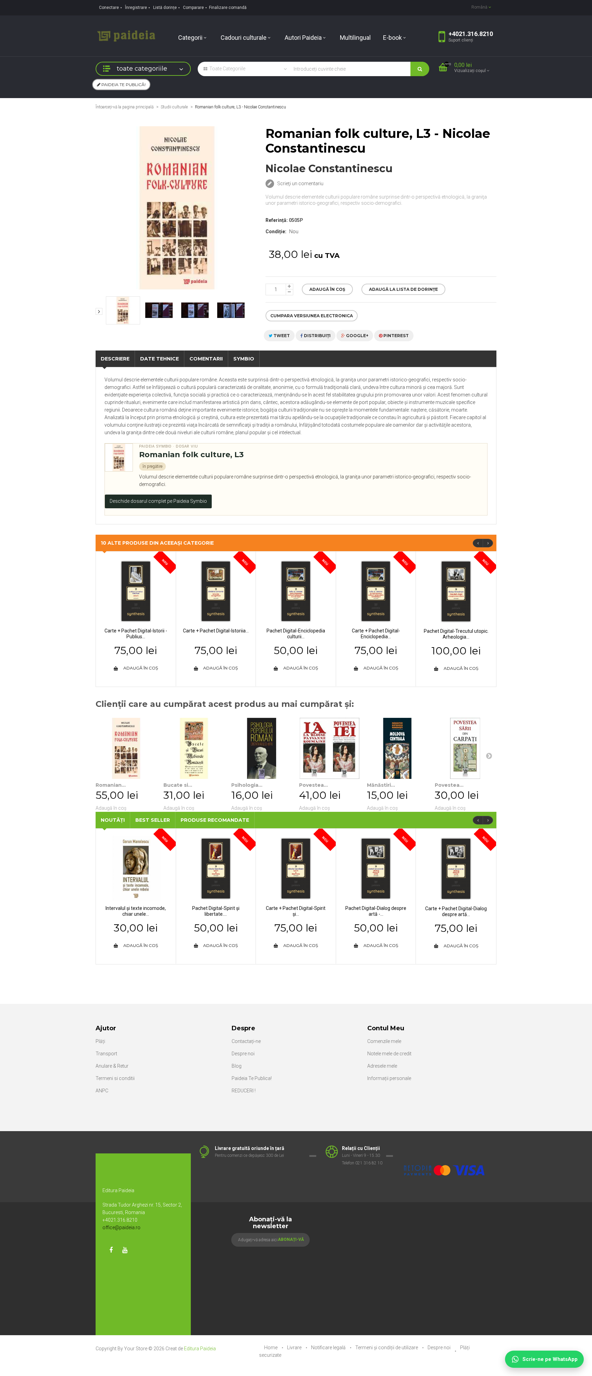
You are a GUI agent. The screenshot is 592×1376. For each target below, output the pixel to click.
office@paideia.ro (121, 1227)
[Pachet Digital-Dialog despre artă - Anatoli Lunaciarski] (376, 868)
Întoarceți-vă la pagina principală (124, 107)
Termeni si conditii (115, 1078)
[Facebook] (111, 1250)
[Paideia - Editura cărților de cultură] (126, 35)
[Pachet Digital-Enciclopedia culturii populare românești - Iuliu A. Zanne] (296, 591)
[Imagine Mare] (445, 1148)
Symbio (243, 359)
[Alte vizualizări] (99, 311)
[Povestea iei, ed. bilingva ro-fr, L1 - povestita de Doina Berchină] (329, 748)
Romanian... (111, 785)
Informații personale (389, 1078)
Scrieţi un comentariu (299, 183)
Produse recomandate (215, 820)
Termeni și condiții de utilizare (387, 1347)
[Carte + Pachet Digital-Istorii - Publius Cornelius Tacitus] (136, 591)
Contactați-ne (246, 1041)
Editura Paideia (200, 1348)
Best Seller (152, 820)
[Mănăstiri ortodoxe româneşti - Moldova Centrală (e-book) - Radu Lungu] (397, 748)
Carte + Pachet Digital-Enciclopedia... (376, 633)
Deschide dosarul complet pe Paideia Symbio (158, 501)
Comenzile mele (384, 1041)
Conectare (109, 7)
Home (271, 1347)
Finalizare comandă (228, 7)
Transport (106, 1053)
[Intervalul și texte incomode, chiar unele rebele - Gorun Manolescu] (136, 868)
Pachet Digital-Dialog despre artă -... (375, 911)
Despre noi (243, 1053)
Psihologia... (246, 785)
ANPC (102, 1090)
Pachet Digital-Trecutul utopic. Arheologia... (456, 634)
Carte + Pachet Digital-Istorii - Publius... (135, 633)
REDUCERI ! (244, 1090)
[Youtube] (125, 1250)
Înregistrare (136, 7)
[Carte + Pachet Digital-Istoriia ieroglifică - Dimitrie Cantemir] (216, 591)
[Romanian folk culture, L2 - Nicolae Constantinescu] (126, 748)
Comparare (193, 7)
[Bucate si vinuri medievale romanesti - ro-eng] (193, 748)
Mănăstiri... (381, 785)
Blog (237, 1066)
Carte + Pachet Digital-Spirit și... (295, 911)
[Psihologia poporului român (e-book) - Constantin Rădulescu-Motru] (261, 748)
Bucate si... (177, 785)
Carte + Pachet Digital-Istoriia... (216, 630)
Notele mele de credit (389, 1053)
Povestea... (313, 785)
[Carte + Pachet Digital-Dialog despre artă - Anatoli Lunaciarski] (456, 868)
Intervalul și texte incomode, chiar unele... (136, 911)
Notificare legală (329, 1347)
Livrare (295, 1347)
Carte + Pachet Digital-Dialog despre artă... (456, 911)
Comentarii (206, 359)
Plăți (100, 1041)
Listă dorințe (165, 7)
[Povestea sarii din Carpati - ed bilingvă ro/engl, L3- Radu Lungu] (465, 748)
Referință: (277, 220)
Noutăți (113, 820)
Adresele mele (382, 1066)
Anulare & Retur (112, 1066)
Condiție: (276, 231)
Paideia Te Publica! (252, 1078)
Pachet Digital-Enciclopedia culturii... (296, 633)
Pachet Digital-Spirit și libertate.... (215, 911)
